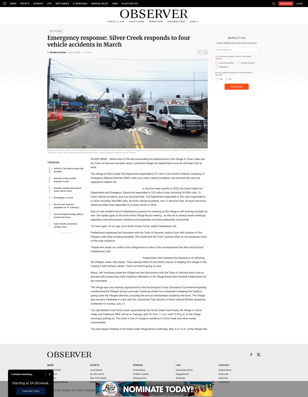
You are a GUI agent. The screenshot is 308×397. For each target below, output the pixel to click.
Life (49, 3)
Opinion (38, 3)
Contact (224, 365)
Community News (184, 370)
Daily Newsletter (226, 63)
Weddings (180, 378)
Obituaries (62, 3)
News (13, 3)
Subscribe (286, 4)
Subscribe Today (176, 21)
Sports (24, 3)
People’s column (141, 374)
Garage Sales (99, 3)
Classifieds (80, 3)
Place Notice (130, 3)
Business (51, 378)
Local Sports (96, 370)
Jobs (115, 3)
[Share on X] (205, 52)
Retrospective (139, 378)
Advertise (223, 378)
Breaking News (248, 63)
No (230, 79)
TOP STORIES (55, 31)
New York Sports (98, 378)
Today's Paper (136, 21)
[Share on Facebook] (199, 52)
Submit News (156, 21)
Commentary (139, 370)
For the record (97, 374)
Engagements (182, 374)
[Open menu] (4, 3)
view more (65, 233)
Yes (220, 79)
